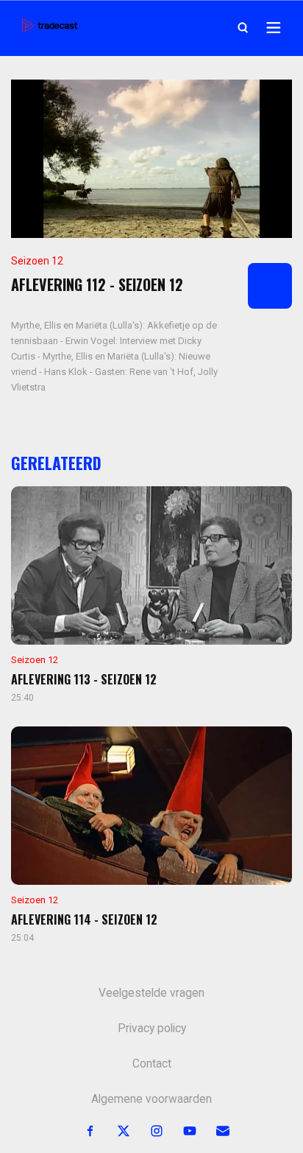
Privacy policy (152, 1028)
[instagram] (148, 1131)
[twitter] (115, 1131)
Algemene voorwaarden (151, 1099)
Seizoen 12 (37, 261)
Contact (151, 1063)
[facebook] (82, 1131)
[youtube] (181, 1131)
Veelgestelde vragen (151, 993)
